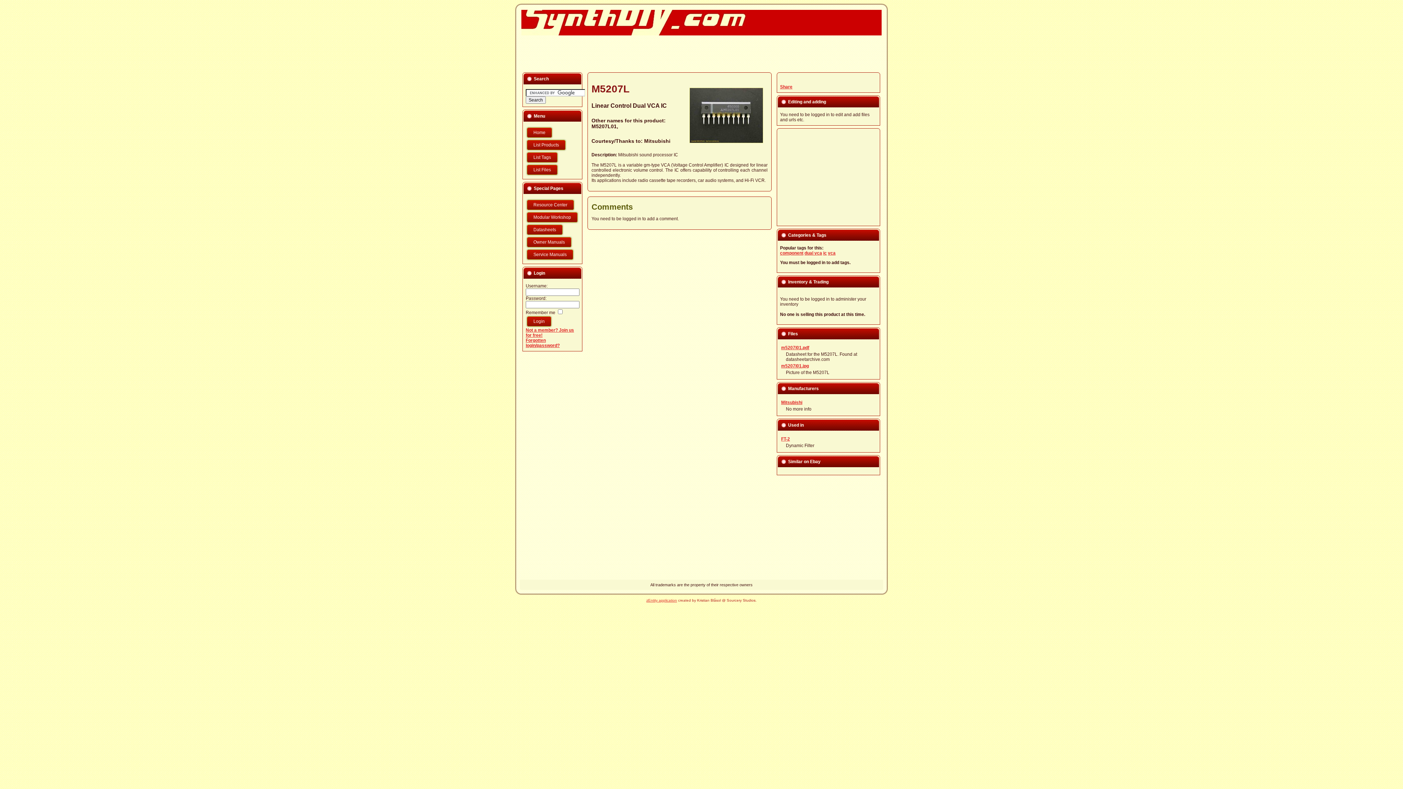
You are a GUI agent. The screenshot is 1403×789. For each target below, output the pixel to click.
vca (832, 253)
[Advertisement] (697, 53)
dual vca (813, 253)
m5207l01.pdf (795, 347)
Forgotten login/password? (543, 343)
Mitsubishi (791, 402)
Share (786, 86)
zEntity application (661, 600)
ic (825, 253)
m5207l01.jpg (795, 366)
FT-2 (785, 439)
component (791, 253)
